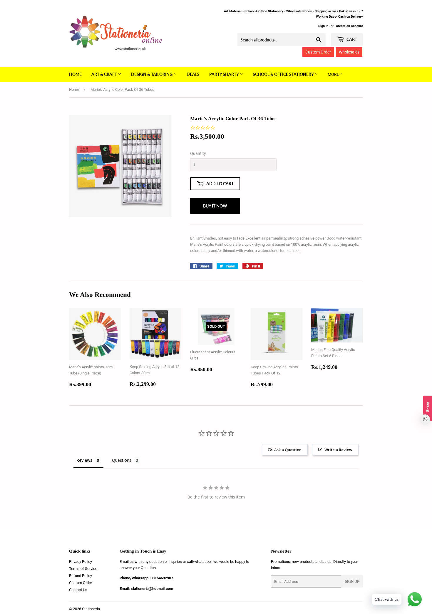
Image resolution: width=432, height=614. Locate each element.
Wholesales (349, 52)
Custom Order (318, 52)
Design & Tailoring (152, 74)
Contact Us (78, 590)
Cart (351, 39)
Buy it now (215, 205)
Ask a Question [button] (288, 449)
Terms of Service (83, 568)
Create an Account (349, 26)
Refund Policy (80, 575)
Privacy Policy (80, 561)
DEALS (193, 74)
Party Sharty (224, 74)
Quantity (198, 153)
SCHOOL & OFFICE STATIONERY (283, 74)
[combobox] (281, 39)
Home (75, 74)
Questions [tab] (121, 460)
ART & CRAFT (104, 74)
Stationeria (91, 609)
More (333, 74)
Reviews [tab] (84, 460)
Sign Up (352, 581)
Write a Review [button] (338, 449)
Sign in (323, 26)
